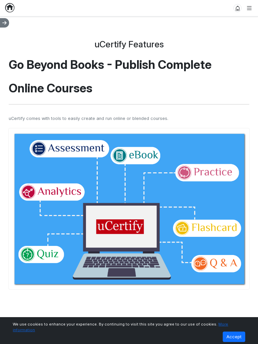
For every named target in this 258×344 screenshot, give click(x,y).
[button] (237, 8)
